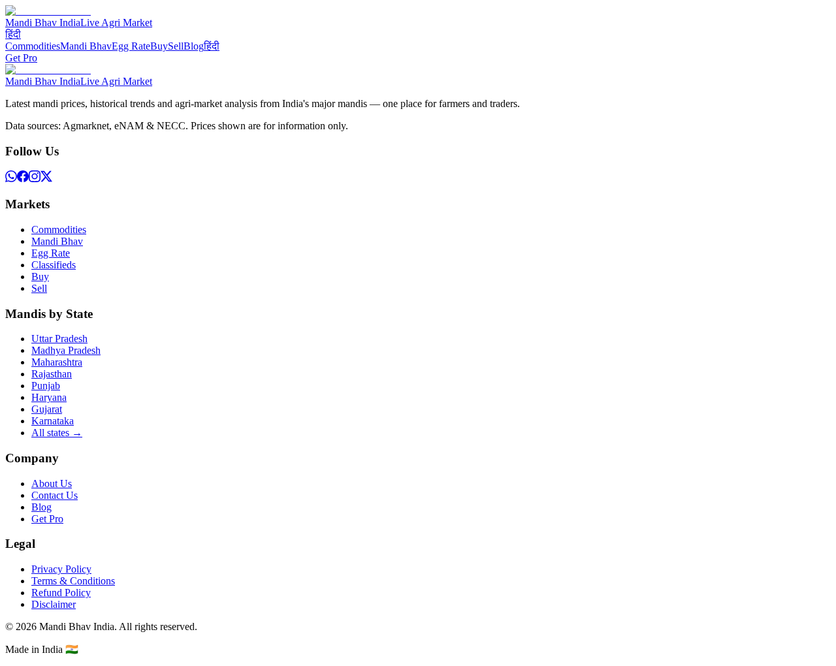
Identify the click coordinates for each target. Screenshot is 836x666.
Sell (176, 46)
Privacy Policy (61, 569)
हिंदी (13, 34)
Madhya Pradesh (66, 350)
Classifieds (53, 264)
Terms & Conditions (73, 580)
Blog (194, 46)
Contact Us (54, 495)
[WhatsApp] (11, 178)
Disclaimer (53, 604)
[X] (46, 178)
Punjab (45, 385)
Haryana (49, 397)
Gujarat (46, 409)
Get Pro (21, 57)
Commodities (32, 46)
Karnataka (52, 420)
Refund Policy (61, 592)
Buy (159, 46)
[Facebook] (23, 178)
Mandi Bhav (86, 46)
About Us (51, 483)
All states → (56, 432)
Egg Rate (131, 46)
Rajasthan (51, 373)
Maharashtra (56, 362)
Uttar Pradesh (59, 338)
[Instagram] (34, 178)
